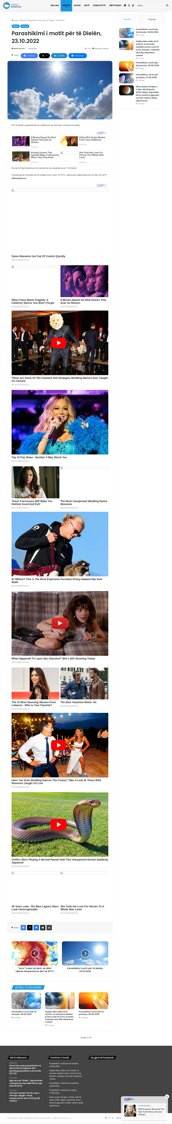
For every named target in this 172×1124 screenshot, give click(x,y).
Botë (86, 5)
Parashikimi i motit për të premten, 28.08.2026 (91, 1013)
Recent (127, 19)
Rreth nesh (115, 5)
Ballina (55, 5)
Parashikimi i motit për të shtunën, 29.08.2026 (24, 1013)
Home (16, 20)
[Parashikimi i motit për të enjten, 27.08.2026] (126, 78)
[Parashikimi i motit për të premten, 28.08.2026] (93, 1000)
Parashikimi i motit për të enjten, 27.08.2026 (147, 76)
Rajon (77, 5)
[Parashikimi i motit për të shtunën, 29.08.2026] (26, 1000)
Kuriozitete (99, 5)
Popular (152, 19)
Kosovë (66, 5)
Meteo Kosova (19, 48)
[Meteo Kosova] (12, 5)
